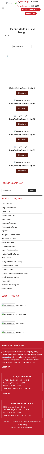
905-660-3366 (33, 6)
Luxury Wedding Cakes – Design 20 (22, 119)
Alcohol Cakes (7, 204)
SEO (23, 427)
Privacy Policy (22, 425)
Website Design (16, 427)
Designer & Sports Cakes (11, 235)
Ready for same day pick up (12, 262)
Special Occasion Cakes (10, 277)
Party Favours (6, 258)
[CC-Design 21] (8, 323)
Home (7, 35)
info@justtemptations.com (19, 415)
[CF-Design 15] (8, 305)
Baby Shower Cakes (9, 208)
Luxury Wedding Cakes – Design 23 (22, 166)
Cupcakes (5, 231)
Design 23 (20, 332)
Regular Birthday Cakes (10, 266)
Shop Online (30, 13)
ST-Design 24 (21, 314)
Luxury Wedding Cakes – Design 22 (22, 150)
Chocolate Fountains (9, 223)
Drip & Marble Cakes (9, 239)
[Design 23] (8, 332)
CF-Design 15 (21, 305)
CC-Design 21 (21, 323)
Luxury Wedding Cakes (10, 250)
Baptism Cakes (7, 212)
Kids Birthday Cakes (9, 246)
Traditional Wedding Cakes (11, 285)
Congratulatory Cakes (9, 227)
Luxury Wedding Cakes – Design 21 (22, 135)
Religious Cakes (7, 269)
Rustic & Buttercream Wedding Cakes (15, 273)
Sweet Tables (6, 281)
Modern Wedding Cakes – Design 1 (22, 88)
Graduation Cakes (8, 242)
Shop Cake (22, 93)
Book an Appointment (30, 9)
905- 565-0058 (15, 412)
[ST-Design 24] (8, 314)
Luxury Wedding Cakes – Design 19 (22, 104)
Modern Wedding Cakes (10, 254)
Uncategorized (7, 289)
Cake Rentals (6, 219)
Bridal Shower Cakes (9, 215)
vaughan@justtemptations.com (22, 388)
